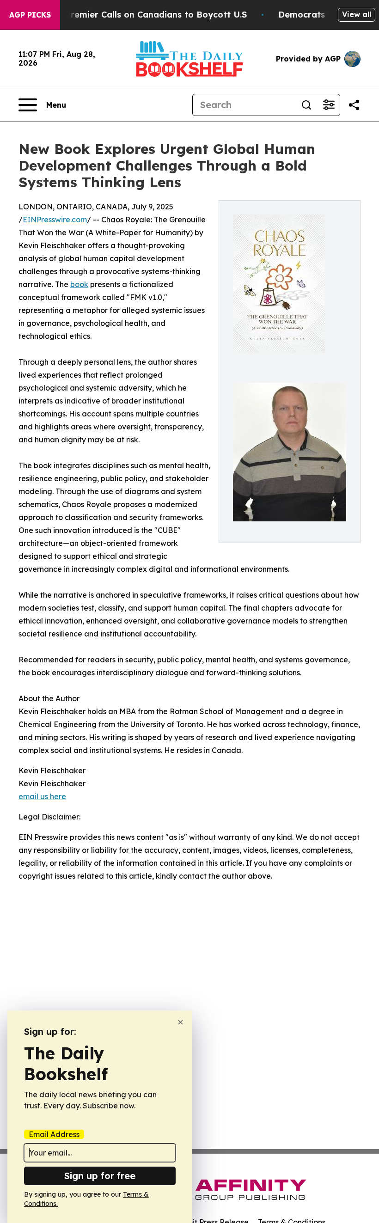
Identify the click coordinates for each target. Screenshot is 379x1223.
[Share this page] (354, 105)
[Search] (306, 105)
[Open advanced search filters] (329, 105)
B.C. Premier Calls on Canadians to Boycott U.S (147, 14)
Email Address (54, 1134)
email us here (42, 796)
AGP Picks (30, 14)
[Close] (180, 1022)
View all (356, 14)
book (79, 284)
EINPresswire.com (55, 219)
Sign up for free (99, 1175)
